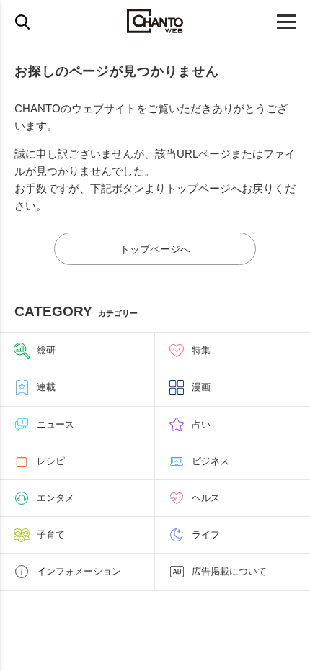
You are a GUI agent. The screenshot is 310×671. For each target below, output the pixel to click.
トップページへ (155, 249)
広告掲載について (229, 571)
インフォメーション (79, 571)
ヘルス (206, 497)
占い (201, 424)
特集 (201, 350)
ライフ (206, 534)
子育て (51, 534)
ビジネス (210, 461)
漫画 (201, 387)
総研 (46, 350)
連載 (46, 387)
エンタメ (55, 497)
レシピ (51, 461)
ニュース (55, 424)
